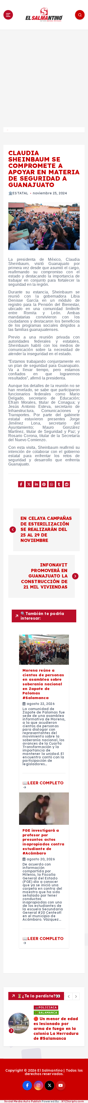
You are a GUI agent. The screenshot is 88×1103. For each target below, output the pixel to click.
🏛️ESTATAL (18, 193)
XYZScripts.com (72, 1101)
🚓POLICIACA (46, 1007)
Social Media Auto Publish (22, 1101)
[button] (69, 996)
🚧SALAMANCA (46, 1012)
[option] (44, 1023)
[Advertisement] (44, 76)
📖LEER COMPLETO (43, 782)
